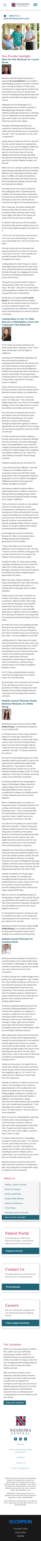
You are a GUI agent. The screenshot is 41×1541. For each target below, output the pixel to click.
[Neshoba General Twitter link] (20, 1439)
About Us (14, 15)
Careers (20, 1444)
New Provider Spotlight (15, 1217)
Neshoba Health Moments (16, 1213)
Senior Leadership (13, 1194)
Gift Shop (20, 1457)
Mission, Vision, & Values (15, 1185)
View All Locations (15, 1402)
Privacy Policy (20, 1532)
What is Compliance (14, 1203)
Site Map (20, 1536)
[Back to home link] (5, 15)
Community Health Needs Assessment (20, 1451)
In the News (10, 1208)
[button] (35, 5)
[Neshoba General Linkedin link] (25, 1439)
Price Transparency (20, 1468)
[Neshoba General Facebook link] (15, 1439)
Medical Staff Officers (14, 1198)
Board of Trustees (13, 1189)
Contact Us (20, 1463)
